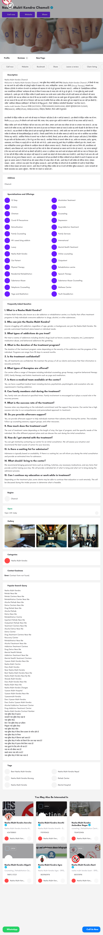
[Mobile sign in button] (88, 5)
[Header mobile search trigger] (99, 5)
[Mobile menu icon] (4, 5)
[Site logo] (10, 5)
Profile (7, 58)
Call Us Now (92, 929)
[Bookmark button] (29, 838)
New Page (40, 58)
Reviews (22, 58)
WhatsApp (11, 929)
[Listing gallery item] (20, 536)
